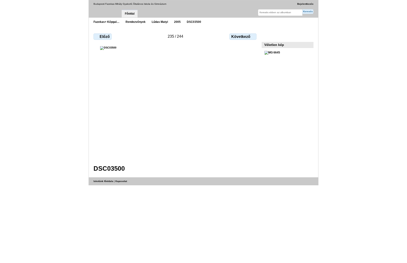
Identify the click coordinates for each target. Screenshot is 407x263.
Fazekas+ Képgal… (106, 21)
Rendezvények (136, 21)
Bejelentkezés (305, 4)
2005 (177, 21)
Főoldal (129, 13)
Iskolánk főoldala (103, 181)
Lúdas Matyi (160, 21)
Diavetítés (277, 36)
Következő (240, 37)
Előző (105, 37)
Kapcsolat (121, 181)
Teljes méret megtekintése (267, 36)
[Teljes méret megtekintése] (175, 102)
